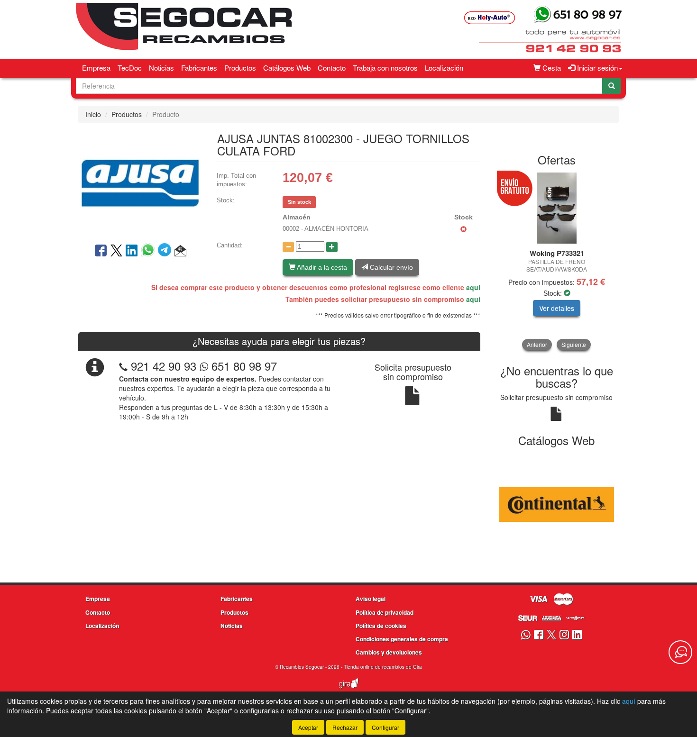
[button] (180, 251)
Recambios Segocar (302, 667)
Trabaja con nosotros (385, 68)
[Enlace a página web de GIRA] (348, 689)
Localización (444, 68)
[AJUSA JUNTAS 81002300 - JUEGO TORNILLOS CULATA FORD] (140, 182)
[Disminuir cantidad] (288, 247)
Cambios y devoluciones (389, 652)
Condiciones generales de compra (402, 639)
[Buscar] (611, 86)
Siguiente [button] (573, 344)
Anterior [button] (537, 344)
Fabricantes (199, 68)
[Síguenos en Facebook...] (538, 635)
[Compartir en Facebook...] (100, 251)
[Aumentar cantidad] (332, 247)
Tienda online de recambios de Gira (383, 667)
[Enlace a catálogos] (556, 503)
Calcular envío (390, 267)
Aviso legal (370, 598)
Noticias (161, 68)
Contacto (332, 68)
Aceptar (308, 727)
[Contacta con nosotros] (680, 652)
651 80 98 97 (242, 365)
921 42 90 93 (163, 365)
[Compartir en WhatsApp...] (149, 251)
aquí (473, 287)
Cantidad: (230, 245)
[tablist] (557, 261)
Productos (240, 68)
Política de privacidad (384, 612)
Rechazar (345, 727)
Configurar (385, 727)
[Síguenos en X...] (551, 635)
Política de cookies (381, 625)
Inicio (93, 114)
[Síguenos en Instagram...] (564, 635)
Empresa (96, 68)
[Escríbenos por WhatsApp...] (526, 635)
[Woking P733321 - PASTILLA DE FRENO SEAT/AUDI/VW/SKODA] (557, 208)
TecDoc (130, 68)
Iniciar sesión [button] (596, 68)
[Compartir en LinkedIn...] (132, 251)
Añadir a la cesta (321, 267)
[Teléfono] (123, 365)
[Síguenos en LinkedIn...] (577, 635)
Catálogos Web (287, 68)
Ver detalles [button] (556, 308)
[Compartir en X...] (116, 251)
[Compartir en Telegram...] (166, 251)
